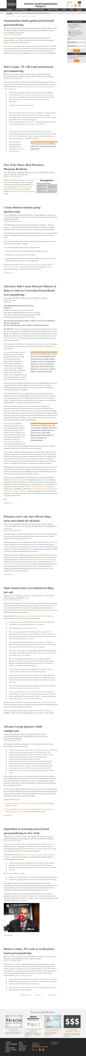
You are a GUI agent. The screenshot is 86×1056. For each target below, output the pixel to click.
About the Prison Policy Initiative (13, 1030)
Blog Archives (25, 995)
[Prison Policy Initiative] (11, 4)
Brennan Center (51, 844)
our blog (9, 189)
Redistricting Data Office (38, 789)
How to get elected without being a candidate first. (52, 1030)
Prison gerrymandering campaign (75, 34)
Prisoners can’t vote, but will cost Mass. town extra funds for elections (28, 518)
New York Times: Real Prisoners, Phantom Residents (24, 167)
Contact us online (36, 1042)
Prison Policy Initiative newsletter (75, 26)
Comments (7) (8, 503)
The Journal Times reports (24, 975)
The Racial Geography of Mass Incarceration (33, 1030)
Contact (23, 1046)
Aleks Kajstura (9, 34)
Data (8, 1052)
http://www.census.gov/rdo (18, 480)
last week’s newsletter (25, 187)
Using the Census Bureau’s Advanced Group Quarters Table (24, 803)
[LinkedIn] (80, 6)
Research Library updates (77, 32)
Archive (18, 16)
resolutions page (11, 46)
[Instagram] (68, 6)
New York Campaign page (22, 191)
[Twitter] (72, 6)
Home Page (9, 16)
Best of (38, 995)
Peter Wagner (9, 221)
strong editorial (29, 180)
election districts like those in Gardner (41, 559)
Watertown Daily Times (14, 873)
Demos (50, 336)
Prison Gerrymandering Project (40, 5)
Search (22, 1048)
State (72, 46)
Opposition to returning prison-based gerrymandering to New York (26, 831)
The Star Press (48, 710)
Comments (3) (8, 273)
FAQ (20, 1042)
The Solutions (10, 1047)
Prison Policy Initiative (11, 338)
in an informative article (48, 702)
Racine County (16, 964)
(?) (76, 27)
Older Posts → (53, 995)
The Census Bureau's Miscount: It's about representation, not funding (72, 1030)
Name (72, 42)
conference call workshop (11, 267)
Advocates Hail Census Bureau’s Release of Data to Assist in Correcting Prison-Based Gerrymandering (30, 290)
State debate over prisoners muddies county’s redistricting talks (34, 616)
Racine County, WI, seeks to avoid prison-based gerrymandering (29, 951)
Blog (14, 16)
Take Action (11, 1050)
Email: (69, 38)
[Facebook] (76, 6)
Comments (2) (8, 574)
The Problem (11, 1044)
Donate (77, 61)
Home (8, 1042)
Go (80, 2)
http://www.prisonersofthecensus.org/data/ (33, 264)
